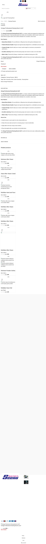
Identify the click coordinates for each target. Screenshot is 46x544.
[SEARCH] (23, 8)
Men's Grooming (7, 79)
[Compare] (2, 157)
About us (3, 506)
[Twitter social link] (3, 84)
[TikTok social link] (25, 1)
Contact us (3, 513)
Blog (2, 511)
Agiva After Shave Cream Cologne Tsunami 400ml (8, 174)
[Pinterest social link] (6, 84)
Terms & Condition (20, 509)
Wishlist (33, 515)
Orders (33, 509)
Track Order (34, 511)
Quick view (5, 157)
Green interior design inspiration (36, 481)
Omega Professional (8, 81)
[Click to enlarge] (3, 17)
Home (2, 21)
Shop (2, 509)
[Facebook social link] (21, 1)
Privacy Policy (19, 506)
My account (34, 504)
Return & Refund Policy (21, 513)
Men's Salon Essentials (16, 79)
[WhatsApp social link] (7, 84)
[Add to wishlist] (8, 157)
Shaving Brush (25, 79)
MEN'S (5, 21)
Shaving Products (12, 21)
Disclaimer (18, 504)
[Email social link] (4, 84)
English (29, 8)
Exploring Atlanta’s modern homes (36, 475)
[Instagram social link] (23, 1)
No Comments (39, 477)
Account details (35, 506)
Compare (34, 513)
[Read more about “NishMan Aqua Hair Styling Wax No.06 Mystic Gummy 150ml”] (2, 291)
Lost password (35, 518)
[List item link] (11, 493)
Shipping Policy (19, 511)
